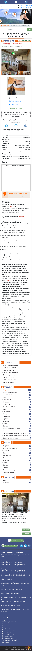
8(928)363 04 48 (15, 101)
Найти (29, 29)
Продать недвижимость (10, 628)
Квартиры (6, 26)
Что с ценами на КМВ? (9, 640)
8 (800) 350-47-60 (26, 5)
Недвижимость (7, 620)
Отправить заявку (16, 108)
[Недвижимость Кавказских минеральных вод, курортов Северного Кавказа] (1, 26)
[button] (16, 59)
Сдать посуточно (7, 632)
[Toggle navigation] (1, 7)
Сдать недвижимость (9, 630)
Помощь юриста (7, 626)
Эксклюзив (5, 642)
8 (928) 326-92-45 (26, 8)
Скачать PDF (14, 104)
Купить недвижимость (9, 622)
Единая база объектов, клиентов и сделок (21, 649)
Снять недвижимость (9, 634)
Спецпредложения (8, 638)
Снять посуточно (7, 636)
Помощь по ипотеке (8, 624)
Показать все (26, 533)
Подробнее (26, 529)
